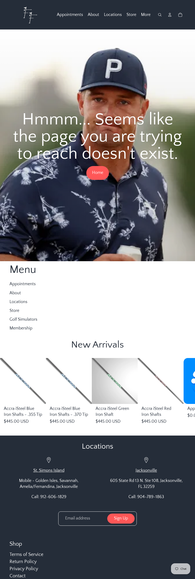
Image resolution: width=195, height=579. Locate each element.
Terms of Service (26, 554)
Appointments (23, 284)
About (15, 293)
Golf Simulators (23, 319)
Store (14, 310)
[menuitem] (70, 15)
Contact (17, 576)
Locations (18, 301)
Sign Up (121, 518)
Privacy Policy (24, 568)
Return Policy (23, 561)
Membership (21, 328)
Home (97, 172)
